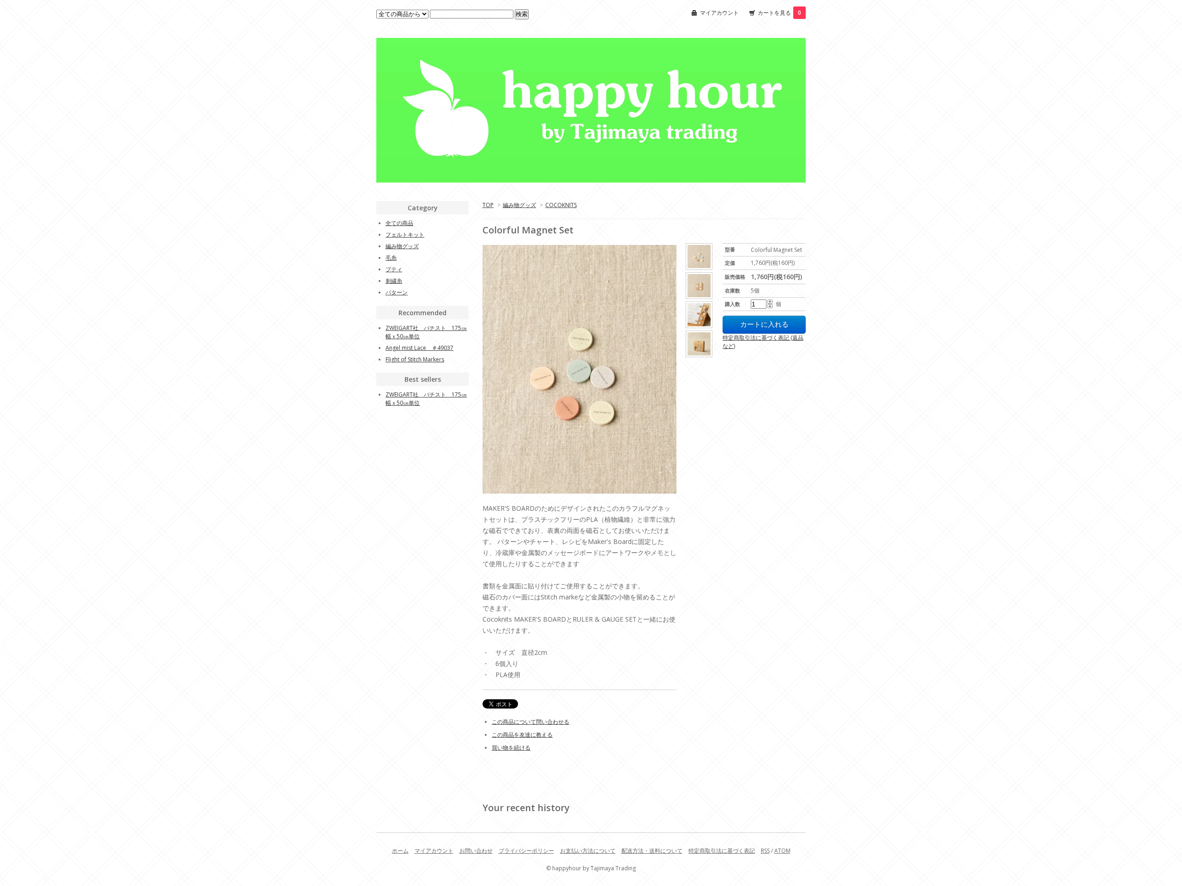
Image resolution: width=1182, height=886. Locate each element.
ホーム (400, 851)
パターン (397, 292)
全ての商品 (399, 223)
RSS (765, 851)
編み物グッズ (519, 205)
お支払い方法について (587, 851)
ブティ (394, 269)
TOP (488, 205)
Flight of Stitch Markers (415, 359)
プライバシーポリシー (526, 851)
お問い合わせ (476, 851)
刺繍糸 (394, 281)
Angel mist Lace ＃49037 (419, 348)
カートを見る (779, 13)
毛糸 (391, 258)
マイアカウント (719, 13)
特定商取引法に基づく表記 (721, 851)
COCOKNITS (561, 205)
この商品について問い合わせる (530, 722)
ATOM (782, 851)
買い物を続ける (511, 748)
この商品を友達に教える (522, 735)
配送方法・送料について (651, 851)
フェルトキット (405, 234)
